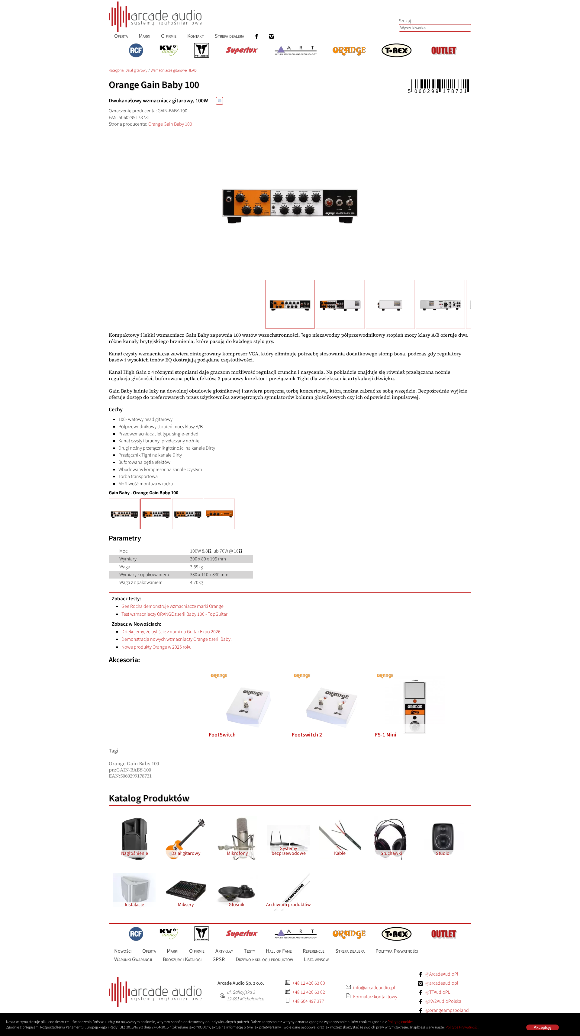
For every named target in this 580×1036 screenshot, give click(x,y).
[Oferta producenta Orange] (349, 51)
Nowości (122, 950)
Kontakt (195, 36)
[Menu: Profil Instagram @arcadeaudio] (271, 36)
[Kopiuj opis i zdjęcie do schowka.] (219, 101)
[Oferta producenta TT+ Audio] (201, 51)
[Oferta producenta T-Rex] (396, 51)
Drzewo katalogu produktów (264, 959)
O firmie (168, 36)
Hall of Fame (279, 950)
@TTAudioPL (437, 992)
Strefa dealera (229, 36)
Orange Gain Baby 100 (170, 124)
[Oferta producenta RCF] (135, 51)
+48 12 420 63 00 (308, 983)
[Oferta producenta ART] (295, 51)
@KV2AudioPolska (443, 1001)
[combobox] (435, 28)
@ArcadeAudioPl (441, 974)
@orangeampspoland (447, 1010)
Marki (144, 36)
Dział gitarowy (136, 70)
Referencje (313, 950)
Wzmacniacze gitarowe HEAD (174, 70)
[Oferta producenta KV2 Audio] (168, 51)
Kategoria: (117, 70)
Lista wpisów (316, 959)
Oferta (121, 36)
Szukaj (405, 21)
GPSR (218, 959)
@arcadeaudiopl (441, 983)
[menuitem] (121, 36)
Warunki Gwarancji (133, 959)
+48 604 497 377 (308, 1001)
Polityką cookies (400, 1022)
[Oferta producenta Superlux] (241, 51)
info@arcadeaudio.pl (374, 987)
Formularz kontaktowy (375, 996)
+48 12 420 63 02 (308, 992)
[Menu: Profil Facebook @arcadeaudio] (256, 36)
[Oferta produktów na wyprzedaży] (444, 51)
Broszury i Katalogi (182, 959)
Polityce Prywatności (462, 1027)
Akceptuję (542, 1027)
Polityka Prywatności (396, 950)
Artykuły (224, 950)
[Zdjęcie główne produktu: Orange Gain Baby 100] (290, 202)
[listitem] (248, 706)
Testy (249, 950)
